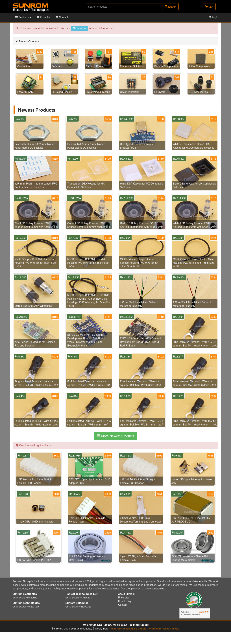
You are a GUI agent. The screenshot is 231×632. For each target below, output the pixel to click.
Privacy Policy (154, 628)
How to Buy (124, 601)
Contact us (80, 28)
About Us (44, 17)
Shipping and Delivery (135, 628)
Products (23, 17)
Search (171, 6)
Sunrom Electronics (25, 594)
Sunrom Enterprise (77, 603)
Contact (63, 17)
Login (214, 17)
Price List (123, 597)
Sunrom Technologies (26, 603)
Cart (210, 6)
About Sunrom (126, 594)
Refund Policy (116, 628)
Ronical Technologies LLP (82, 594)
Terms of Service (171, 628)
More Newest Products (117, 435)
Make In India (199, 581)
